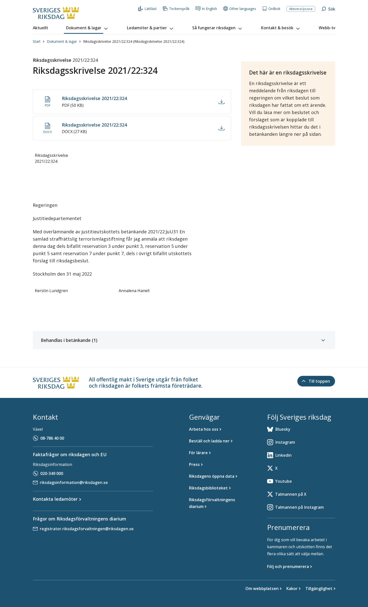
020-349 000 (51, 473)
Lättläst (150, 8)
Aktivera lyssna (300, 9)
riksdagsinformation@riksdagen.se (74, 482)
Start (37, 41)
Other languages (242, 8)
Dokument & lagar (62, 41)
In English (209, 8)
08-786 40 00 (52, 438)
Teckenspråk (179, 8)
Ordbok (274, 8)
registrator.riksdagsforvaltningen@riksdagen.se (87, 528)
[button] (87, 28)
